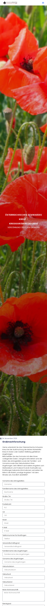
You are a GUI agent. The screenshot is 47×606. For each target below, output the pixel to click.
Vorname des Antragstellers (13, 481)
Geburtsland (7, 582)
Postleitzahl (6, 504)
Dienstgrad (6, 604)
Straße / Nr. (6, 496)
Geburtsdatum (8, 566)
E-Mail (4, 527)
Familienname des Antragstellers (15, 489)
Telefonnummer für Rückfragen (14, 535)
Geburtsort (6, 574)
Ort (3, 512)
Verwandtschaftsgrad (10, 543)
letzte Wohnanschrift (10, 590)
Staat (4, 520)
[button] (43, 2)
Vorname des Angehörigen (13, 559)
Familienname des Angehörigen (14, 551)
